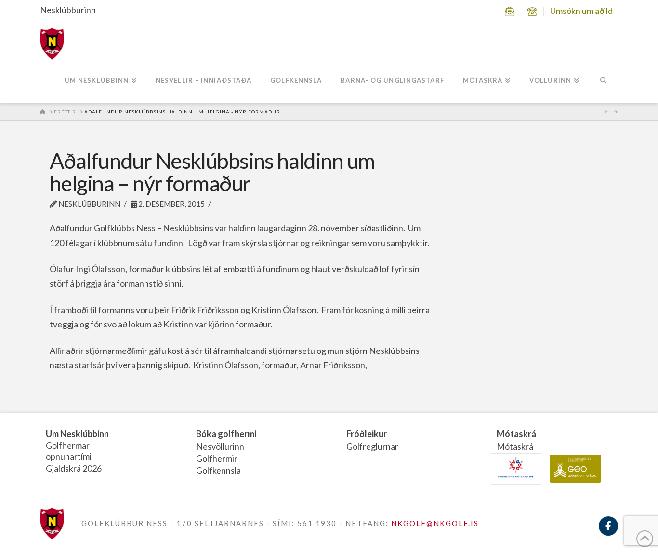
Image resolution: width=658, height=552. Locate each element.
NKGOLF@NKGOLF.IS (435, 523)
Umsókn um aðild (581, 10)
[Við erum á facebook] (608, 531)
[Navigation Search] (603, 81)
